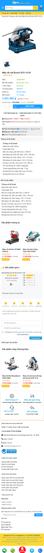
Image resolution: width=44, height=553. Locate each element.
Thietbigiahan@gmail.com (17, 134)
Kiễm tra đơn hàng (8, 464)
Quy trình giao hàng (8, 490)
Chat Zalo (36, 129)
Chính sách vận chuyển (9, 488)
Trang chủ (5, 13)
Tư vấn (21, 13)
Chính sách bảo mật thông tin (12, 485)
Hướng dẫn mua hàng (9, 462)
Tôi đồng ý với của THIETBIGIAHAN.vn (23, 333)
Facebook (7, 522)
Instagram (7, 525)
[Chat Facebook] (18, 129)
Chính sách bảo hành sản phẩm (12, 483)
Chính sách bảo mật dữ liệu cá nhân (26, 332)
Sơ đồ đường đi (7, 467)
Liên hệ (28, 13)
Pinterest (6, 530)
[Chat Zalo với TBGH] (32, 129)
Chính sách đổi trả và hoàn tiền (12, 478)
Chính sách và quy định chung (12, 480)
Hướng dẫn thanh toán (9, 469)
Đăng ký (38, 515)
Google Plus (7, 527)
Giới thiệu (14, 13)
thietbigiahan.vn (24, 129)
